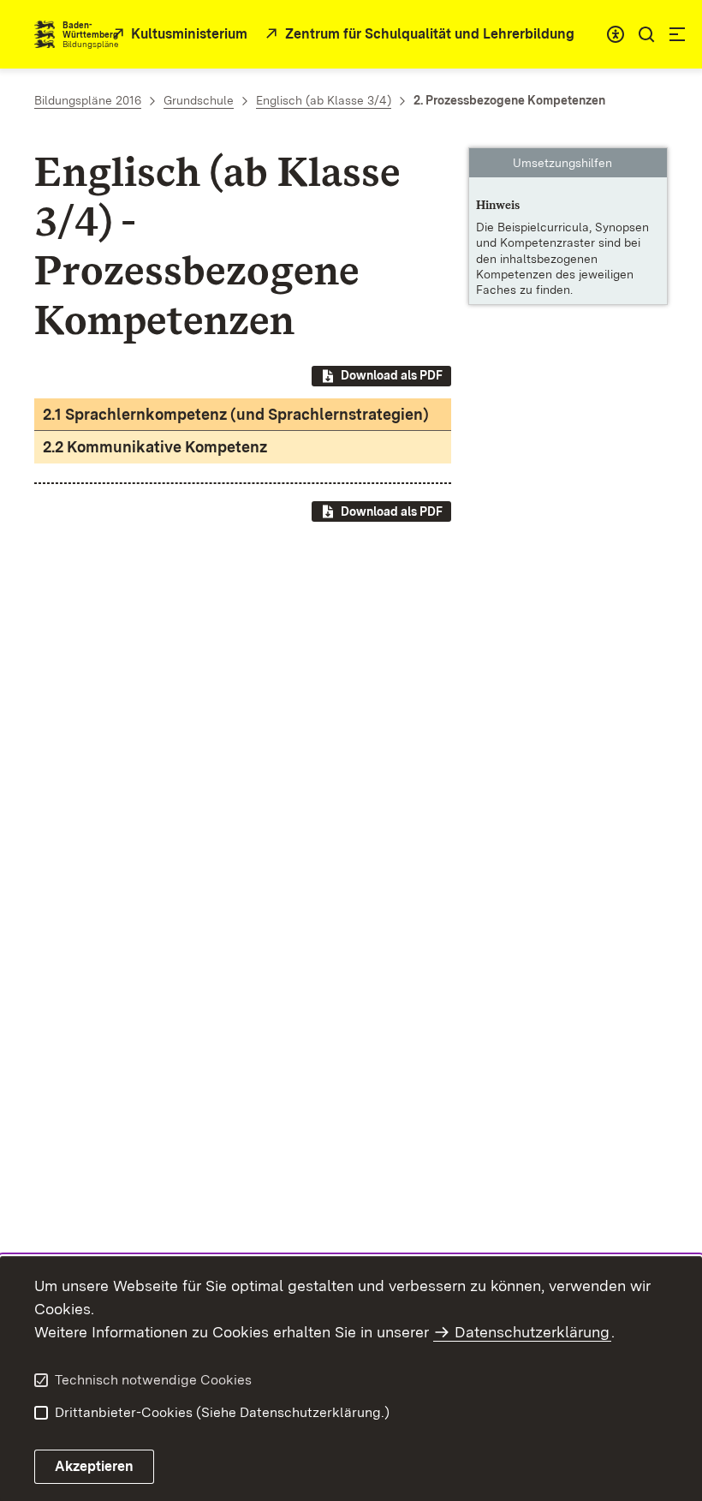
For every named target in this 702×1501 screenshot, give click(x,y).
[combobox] (615, 34)
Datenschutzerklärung (532, 1332)
